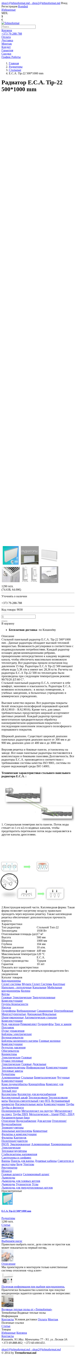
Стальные (27, 1077)
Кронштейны (36, 1084)
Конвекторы (9, 1054)
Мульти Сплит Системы (37, 984)
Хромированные (61, 1144)
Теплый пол (9, 1090)
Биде (19, 1164)
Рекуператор (9, 1167)
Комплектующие (12, 1000)
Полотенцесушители (14, 1140)
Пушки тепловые (12, 1060)
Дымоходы (8, 1177)
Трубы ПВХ (20, 1114)
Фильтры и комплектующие (19, 1134)
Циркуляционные (12, 1017)
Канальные (39, 987)
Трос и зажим (62, 1024)
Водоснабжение (26, 1120)
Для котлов (44, 1120)
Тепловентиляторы (13, 1067)
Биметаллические (45, 1077)
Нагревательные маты (29, 1104)
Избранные (8, 1332)
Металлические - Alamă (44, 1114)
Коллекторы (9, 1094)
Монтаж (53, 1319)
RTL (48, 1100)
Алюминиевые (10, 1077)
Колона (25, 990)
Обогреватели (10, 1050)
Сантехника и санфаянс (16, 1157)
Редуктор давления (13, 1047)
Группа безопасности (14, 1004)
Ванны (5, 1160)
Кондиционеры (11, 980)
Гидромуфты (46, 1024)
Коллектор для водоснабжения (37, 1094)
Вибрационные (26, 1010)
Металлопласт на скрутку (37, 1110)
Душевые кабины (46, 1160)
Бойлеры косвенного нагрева (19, 1040)
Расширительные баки (15, 1117)
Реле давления (10, 1024)
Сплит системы (11, 984)
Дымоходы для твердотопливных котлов (27, 1187)
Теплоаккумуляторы (14, 1150)
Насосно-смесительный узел (26, 1100)
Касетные (59, 984)
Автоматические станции (41, 1017)
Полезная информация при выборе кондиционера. (33, 1286)
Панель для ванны (22, 1160)
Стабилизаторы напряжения (19, 1154)
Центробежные (63, 1010)
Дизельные (39, 1064)
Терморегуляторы (12, 1127)
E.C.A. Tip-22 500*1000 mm (16, 1211)
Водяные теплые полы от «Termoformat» (26, 1309)
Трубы (70, 1104)
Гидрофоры (8, 1010)
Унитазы (28, 1164)
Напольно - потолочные (16, 987)
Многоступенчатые (13, 1014)
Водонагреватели (12, 1037)
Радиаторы (8, 1074)
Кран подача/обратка (14, 1084)
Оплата (42, 1319)
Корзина (6, 30)
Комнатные (40, 1130)
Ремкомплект (28, 1024)
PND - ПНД (66, 1114)
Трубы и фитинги (12, 1107)
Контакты (7, 1319)
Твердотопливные (43, 997)
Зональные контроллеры (16, 1130)
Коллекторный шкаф (14, 1097)
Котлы (5, 994)
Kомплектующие (57, 1067)
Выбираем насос (11, 1241)
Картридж (20, 1137)
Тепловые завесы (12, 1070)
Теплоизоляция (38, 1097)
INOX (5, 1144)
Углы (35, 1184)
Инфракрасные (35, 1067)
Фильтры (7, 1137)
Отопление (8, 1120)
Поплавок (7, 1027)
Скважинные (45, 1010)
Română (23, 6)
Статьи (5, 1224)
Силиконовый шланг (36, 1174)
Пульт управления (12, 1030)
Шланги (6, 1170)
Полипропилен (11, 1110)
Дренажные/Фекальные (41, 1014)
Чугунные (63, 1077)
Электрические (22, 997)
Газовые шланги (11, 1174)
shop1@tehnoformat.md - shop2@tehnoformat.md (30, 3)
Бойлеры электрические (16, 1034)
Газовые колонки (50, 1040)
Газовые (6, 997)
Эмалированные (20, 1144)
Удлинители (23, 1184)
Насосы (6, 1007)
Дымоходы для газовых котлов (20, 1180)
